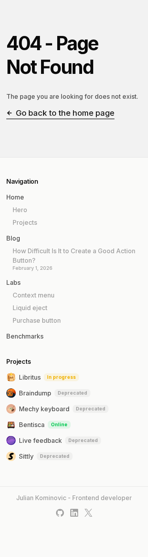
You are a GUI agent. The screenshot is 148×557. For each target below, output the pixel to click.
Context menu (33, 295)
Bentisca (43, 425)
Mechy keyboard (62, 409)
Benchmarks (24, 336)
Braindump (53, 393)
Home (15, 197)
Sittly (44, 456)
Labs (13, 282)
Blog (13, 238)
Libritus (47, 377)
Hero (20, 210)
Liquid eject (30, 308)
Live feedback (58, 440)
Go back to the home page (65, 113)
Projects (25, 222)
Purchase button (37, 320)
